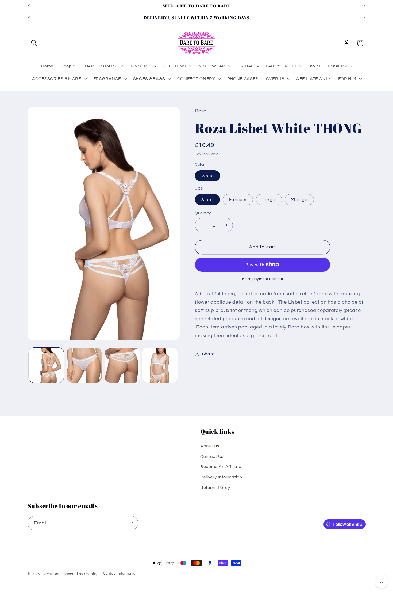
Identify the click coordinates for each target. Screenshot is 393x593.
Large (269, 199)
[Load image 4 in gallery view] (159, 365)
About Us (209, 446)
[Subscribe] (131, 523)
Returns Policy (215, 487)
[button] (34, 43)
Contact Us (212, 456)
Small (207, 199)
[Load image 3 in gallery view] (122, 365)
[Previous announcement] (28, 6)
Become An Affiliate (220, 467)
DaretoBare (52, 574)
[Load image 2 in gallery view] (84, 365)
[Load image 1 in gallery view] (46, 365)
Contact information (120, 574)
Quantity (203, 213)
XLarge (299, 199)
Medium (237, 199)
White (207, 176)
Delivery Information (221, 477)
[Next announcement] (364, 6)
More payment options (262, 279)
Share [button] (208, 354)
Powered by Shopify (80, 574)
